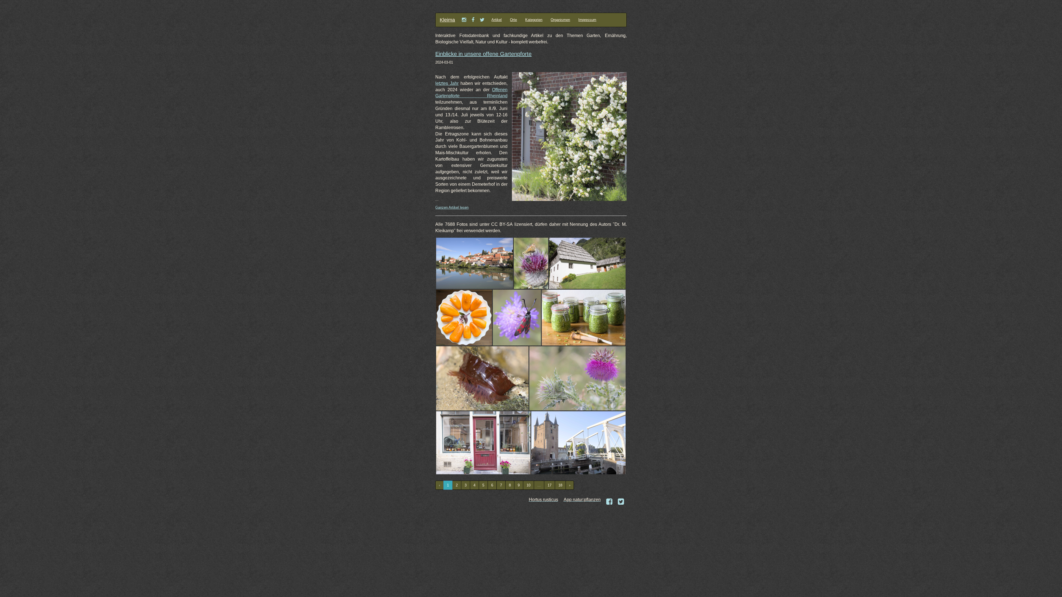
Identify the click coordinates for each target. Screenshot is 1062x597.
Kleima (447, 20)
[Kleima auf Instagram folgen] (464, 20)
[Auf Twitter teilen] (621, 502)
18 (560, 485)
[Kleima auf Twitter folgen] (482, 20)
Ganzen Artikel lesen (451, 207)
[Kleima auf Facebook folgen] (473, 20)
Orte (513, 20)
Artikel (496, 20)
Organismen (560, 20)
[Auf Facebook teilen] (609, 502)
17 (549, 485)
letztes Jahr (447, 83)
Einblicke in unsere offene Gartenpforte (483, 54)
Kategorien (533, 20)
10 (528, 485)
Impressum (587, 20)
